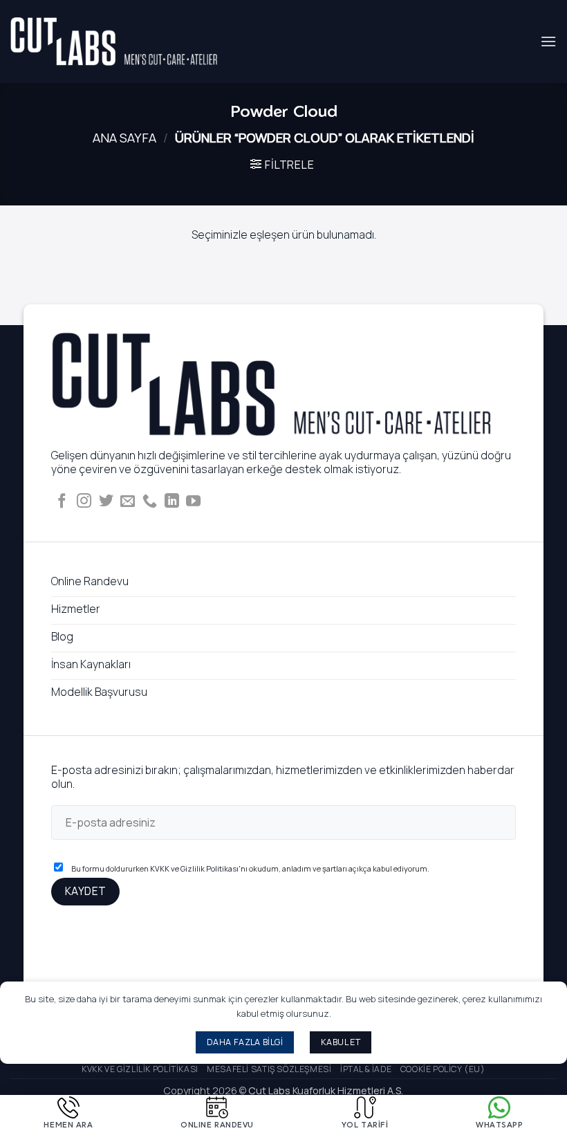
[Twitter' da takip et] (106, 502)
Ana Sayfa (124, 138)
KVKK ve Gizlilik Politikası (194, 868)
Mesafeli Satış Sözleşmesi (269, 1069)
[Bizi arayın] (149, 502)
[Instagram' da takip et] (84, 502)
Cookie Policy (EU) (442, 1069)
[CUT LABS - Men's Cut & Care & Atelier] (114, 41)
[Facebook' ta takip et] (62, 502)
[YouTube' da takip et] (193, 502)
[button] (548, 41)
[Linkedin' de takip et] (172, 502)
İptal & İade (365, 1069)
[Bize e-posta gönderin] (127, 502)
